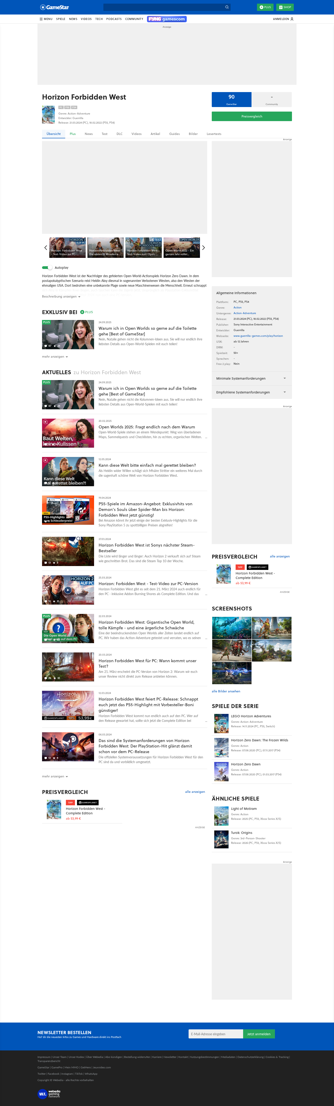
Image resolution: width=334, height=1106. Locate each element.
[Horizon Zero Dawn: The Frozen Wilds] (221, 747)
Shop (287, 7)
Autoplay (61, 267)
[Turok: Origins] (221, 840)
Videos (137, 134)
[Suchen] (227, 7)
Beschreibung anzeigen (59, 296)
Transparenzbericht (48, 1061)
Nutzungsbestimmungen (204, 1057)
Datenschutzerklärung (250, 1057)
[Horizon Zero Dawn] (221, 771)
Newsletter (170, 1057)
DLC (119, 134)
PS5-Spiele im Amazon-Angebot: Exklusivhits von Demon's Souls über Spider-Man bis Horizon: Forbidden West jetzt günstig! (145, 509)
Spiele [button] (60, 19)
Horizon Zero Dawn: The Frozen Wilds (259, 740)
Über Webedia (94, 1057)
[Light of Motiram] (221, 816)
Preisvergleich (252, 116)
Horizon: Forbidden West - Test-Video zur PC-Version (148, 583)
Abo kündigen (113, 1057)
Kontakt (183, 1057)
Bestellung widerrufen (137, 1057)
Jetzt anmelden (259, 1034)
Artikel (155, 134)
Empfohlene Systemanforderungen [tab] (243, 392)
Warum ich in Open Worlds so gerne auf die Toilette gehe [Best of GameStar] (148, 331)
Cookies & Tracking (277, 1057)
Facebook (53, 1074)
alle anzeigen (195, 792)
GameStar (43, 1067)
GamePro (56, 1067)
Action (238, 307)
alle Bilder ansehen (226, 691)
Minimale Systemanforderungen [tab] (241, 378)
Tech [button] (99, 19)
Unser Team (59, 1057)
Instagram (67, 1074)
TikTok (79, 1074)
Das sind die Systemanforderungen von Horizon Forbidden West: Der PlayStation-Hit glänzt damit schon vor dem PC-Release (145, 746)
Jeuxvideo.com (102, 1067)
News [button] (73, 19)
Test (104, 134)
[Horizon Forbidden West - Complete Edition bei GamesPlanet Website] (54, 809)
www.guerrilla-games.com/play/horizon (258, 336)
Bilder (193, 134)
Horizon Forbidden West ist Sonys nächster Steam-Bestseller (147, 548)
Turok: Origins (241, 832)
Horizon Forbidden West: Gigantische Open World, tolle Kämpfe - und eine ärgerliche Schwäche (146, 625)
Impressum (43, 1057)
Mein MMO (72, 1067)
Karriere (157, 1057)
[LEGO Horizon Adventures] (221, 723)
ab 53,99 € (73, 818)
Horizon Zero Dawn (246, 764)
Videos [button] (86, 19)
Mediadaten (228, 1057)
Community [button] (134, 19)
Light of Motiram (244, 808)
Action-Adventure (245, 313)
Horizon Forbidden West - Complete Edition (85, 810)
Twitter (41, 1074)
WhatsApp (91, 1074)
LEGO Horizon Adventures (251, 716)
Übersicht (54, 134)
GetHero (86, 1067)
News (89, 134)
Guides (174, 134)
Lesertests (214, 134)
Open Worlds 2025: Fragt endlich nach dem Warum (147, 427)
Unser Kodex (76, 1057)
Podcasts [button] (114, 19)
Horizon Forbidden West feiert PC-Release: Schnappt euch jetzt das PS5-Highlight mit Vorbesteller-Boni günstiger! (148, 704)
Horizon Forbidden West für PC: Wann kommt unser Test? (147, 663)
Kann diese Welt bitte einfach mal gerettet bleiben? (147, 465)
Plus (267, 7)
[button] (45, 19)
